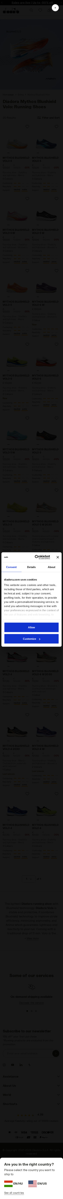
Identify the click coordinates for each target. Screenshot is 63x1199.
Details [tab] (31, 566)
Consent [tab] (11, 566)
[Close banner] (58, 557)
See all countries (14, 1192)
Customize (29, 638)
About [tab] (51, 566)
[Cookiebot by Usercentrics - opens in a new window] (37, 557)
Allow (31, 627)
